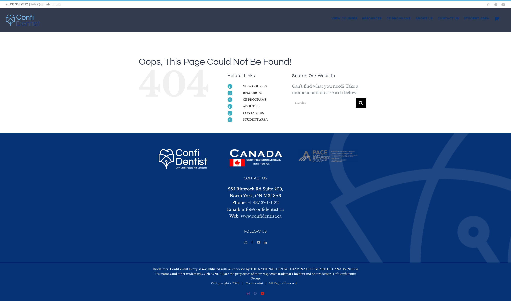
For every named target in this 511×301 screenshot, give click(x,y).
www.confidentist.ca (261, 216)
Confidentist (254, 283)
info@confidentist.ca (46, 4)
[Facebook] (252, 242)
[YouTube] (258, 242)
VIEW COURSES (255, 86)
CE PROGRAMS (254, 99)
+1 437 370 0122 (263, 202)
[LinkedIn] (265, 242)
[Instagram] (245, 242)
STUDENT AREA (255, 119)
